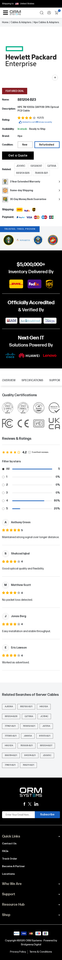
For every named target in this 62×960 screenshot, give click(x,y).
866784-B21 (11, 755)
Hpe (20, 136)
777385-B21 (11, 735)
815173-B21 (44, 735)
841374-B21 (30, 755)
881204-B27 (46, 745)
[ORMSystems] (30, 804)
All (7, 469)
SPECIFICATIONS (32, 380)
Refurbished (46, 144)
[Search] (41, 12)
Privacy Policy (18, 951)
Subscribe (47, 814)
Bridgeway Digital (31, 944)
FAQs (5, 851)
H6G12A (9, 745)
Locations (8, 874)
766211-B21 (28, 765)
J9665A (28, 735)
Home (5, 22)
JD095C (47, 755)
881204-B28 (11, 716)
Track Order (9, 858)
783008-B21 (26, 745)
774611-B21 (10, 765)
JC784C (44, 716)
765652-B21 (29, 726)
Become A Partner (13, 866)
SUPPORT (55, 380)
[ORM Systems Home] (15, 12)
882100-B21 (26, 706)
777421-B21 (10, 726)
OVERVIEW (9, 380)
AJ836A (9, 706)
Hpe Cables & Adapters (46, 22)
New (24, 144)
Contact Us (9, 843)
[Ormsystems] (24, 804)
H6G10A (44, 706)
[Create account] (49, 12)
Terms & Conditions (40, 951)
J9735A (46, 726)
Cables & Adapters (21, 22)
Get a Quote (18, 155)
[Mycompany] (36, 804)
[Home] (31, 792)
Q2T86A (29, 716)
